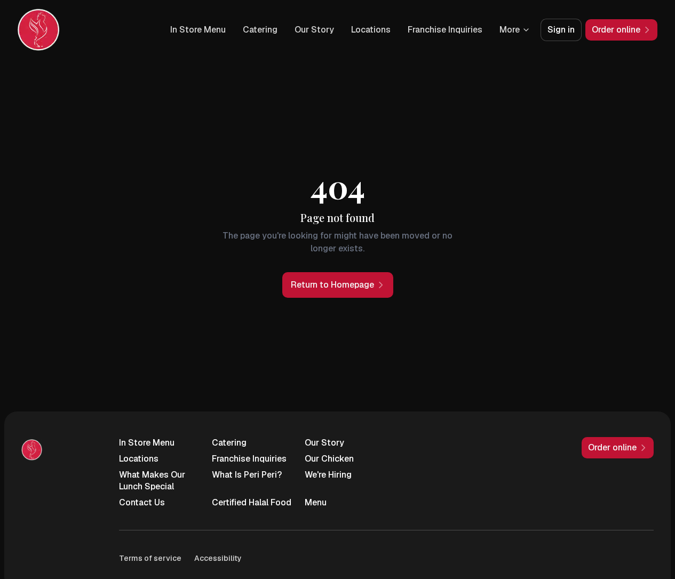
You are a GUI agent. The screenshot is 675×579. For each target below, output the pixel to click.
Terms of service (150, 558)
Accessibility (218, 558)
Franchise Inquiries (445, 29)
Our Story (314, 29)
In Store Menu (198, 29)
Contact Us (142, 502)
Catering (260, 29)
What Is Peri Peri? (247, 474)
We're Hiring (328, 474)
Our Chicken (329, 458)
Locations (371, 29)
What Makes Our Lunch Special (152, 480)
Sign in (561, 29)
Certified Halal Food (251, 502)
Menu (316, 502)
